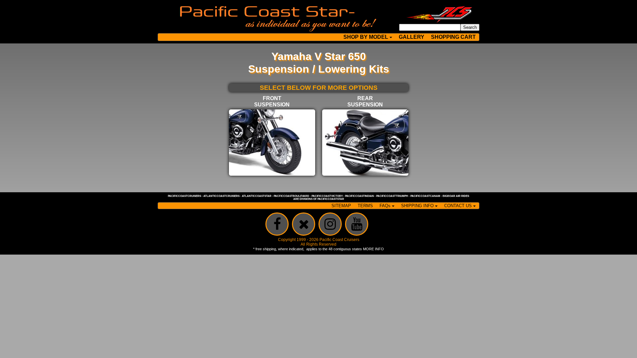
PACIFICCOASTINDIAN (359, 196)
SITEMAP (341, 205)
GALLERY (411, 37)
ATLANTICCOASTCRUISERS (221, 196)
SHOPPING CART (453, 37)
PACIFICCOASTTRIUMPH (392, 196)
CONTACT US (458, 205)
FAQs (385, 205)
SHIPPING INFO (417, 205)
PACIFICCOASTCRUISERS (184, 196)
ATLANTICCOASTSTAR (256, 196)
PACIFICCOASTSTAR (331, 199)
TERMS (365, 205)
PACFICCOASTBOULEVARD (291, 196)
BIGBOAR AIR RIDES (456, 196)
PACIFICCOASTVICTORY (327, 196)
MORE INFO (373, 249)
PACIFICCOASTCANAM (425, 196)
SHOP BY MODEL (365, 37)
